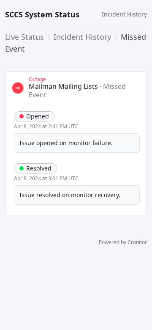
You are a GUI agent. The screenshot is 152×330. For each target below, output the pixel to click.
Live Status (24, 37)
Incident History (124, 14)
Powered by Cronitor (123, 242)
